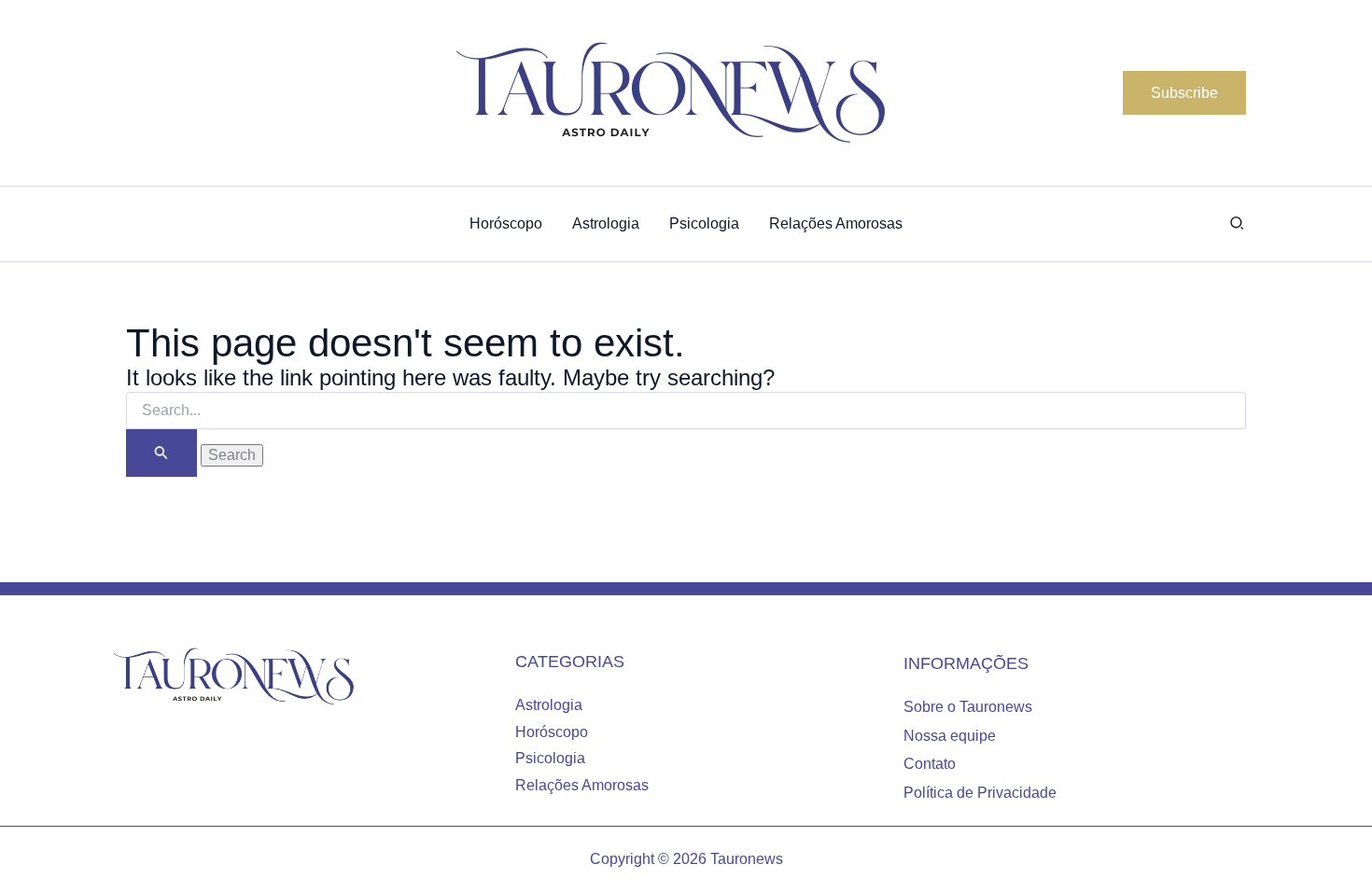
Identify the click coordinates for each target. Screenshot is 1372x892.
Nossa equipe (949, 736)
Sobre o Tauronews (967, 707)
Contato (929, 764)
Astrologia (548, 705)
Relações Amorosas (582, 785)
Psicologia (550, 758)
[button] (1184, 93)
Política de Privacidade (980, 793)
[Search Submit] (161, 453)
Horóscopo (551, 732)
